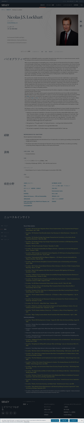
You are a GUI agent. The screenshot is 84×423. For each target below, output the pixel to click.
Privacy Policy (26, 421)
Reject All (64, 420)
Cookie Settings (55, 420)
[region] (42, 420)
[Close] (81, 420)
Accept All (74, 420)
